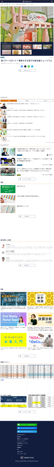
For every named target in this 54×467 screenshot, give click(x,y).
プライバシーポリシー (21, 441)
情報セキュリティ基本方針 (22, 439)
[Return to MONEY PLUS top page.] (27, 1)
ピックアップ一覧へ (27, 179)
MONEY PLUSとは (21, 434)
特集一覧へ (27, 216)
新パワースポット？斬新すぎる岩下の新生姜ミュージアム (19, 4)
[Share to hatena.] (32, 66)
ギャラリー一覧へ (27, 411)
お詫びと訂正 (20, 451)
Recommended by (48, 142)
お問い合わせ (20, 445)
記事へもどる (27, 70)
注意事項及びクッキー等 (22, 443)
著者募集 (19, 447)
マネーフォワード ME (21, 453)
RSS (18, 449)
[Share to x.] (25, 66)
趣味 (7, 4)
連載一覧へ (27, 356)
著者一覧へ (27, 265)
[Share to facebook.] (22, 66)
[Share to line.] (29, 66)
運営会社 (19, 436)
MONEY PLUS (3, 4)
